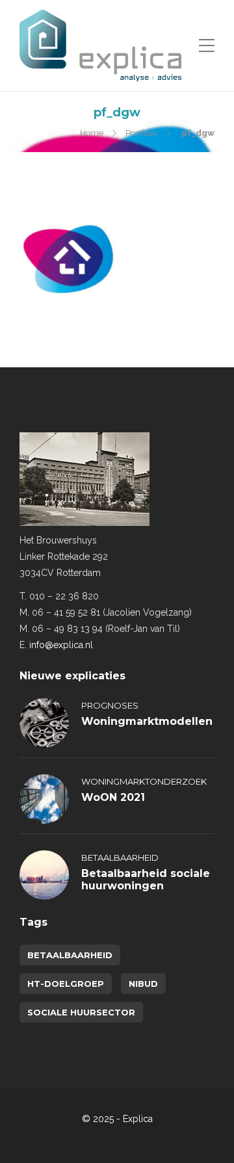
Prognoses (109, 705)
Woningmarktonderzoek (144, 781)
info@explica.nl (61, 645)
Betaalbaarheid (120, 857)
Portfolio (141, 133)
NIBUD (143, 983)
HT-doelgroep (65, 983)
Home (91, 133)
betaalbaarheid (69, 955)
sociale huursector (81, 1012)
